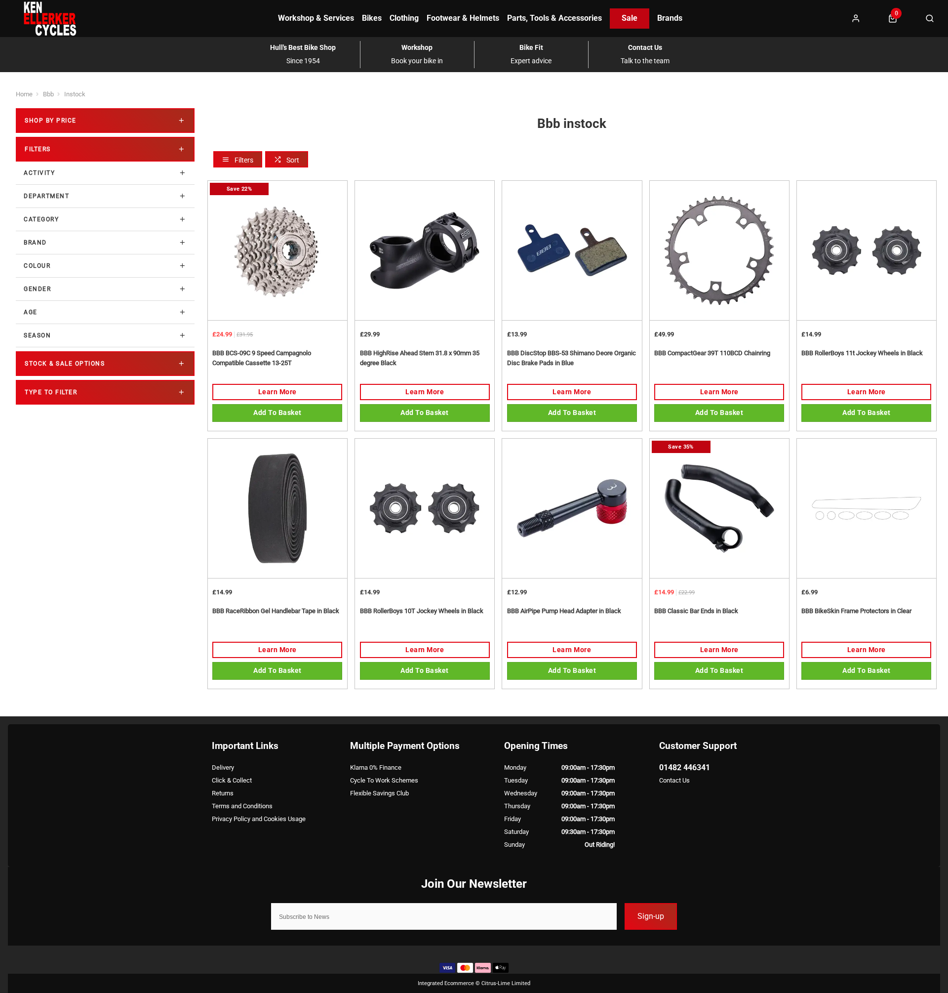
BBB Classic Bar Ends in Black (696, 611)
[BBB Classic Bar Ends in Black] (719, 508)
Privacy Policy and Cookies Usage (259, 819)
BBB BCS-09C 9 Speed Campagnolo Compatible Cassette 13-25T (261, 358)
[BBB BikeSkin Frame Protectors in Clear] (866, 508)
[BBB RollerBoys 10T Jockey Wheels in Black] (425, 508)
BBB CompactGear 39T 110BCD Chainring (712, 353)
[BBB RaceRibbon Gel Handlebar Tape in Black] (277, 508)
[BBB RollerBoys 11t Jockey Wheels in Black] (866, 250)
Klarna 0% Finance (375, 767)
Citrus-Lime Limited (505, 983)
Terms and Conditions (242, 806)
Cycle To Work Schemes (384, 780)
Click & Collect (232, 780)
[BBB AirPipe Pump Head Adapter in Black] (572, 508)
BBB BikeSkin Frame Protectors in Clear (856, 611)
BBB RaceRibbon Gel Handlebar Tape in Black (275, 611)
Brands (669, 18)
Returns (223, 793)
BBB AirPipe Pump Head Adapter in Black (564, 611)
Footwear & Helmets (463, 18)
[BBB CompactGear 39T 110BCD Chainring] (719, 250)
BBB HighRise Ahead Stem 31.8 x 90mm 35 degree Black (419, 358)
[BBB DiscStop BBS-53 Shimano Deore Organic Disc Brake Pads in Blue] (572, 250)
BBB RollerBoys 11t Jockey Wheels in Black (862, 353)
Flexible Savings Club (379, 793)
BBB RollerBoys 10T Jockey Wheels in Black (421, 611)
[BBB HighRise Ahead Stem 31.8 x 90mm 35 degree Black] (425, 250)
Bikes (372, 18)
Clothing (404, 18)
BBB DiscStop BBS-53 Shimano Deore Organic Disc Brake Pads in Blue (571, 358)
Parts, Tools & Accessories (554, 18)
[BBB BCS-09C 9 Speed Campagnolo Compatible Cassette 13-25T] (277, 250)
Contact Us (674, 780)
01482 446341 (684, 767)
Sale (629, 18)
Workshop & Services (316, 18)
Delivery (223, 767)
